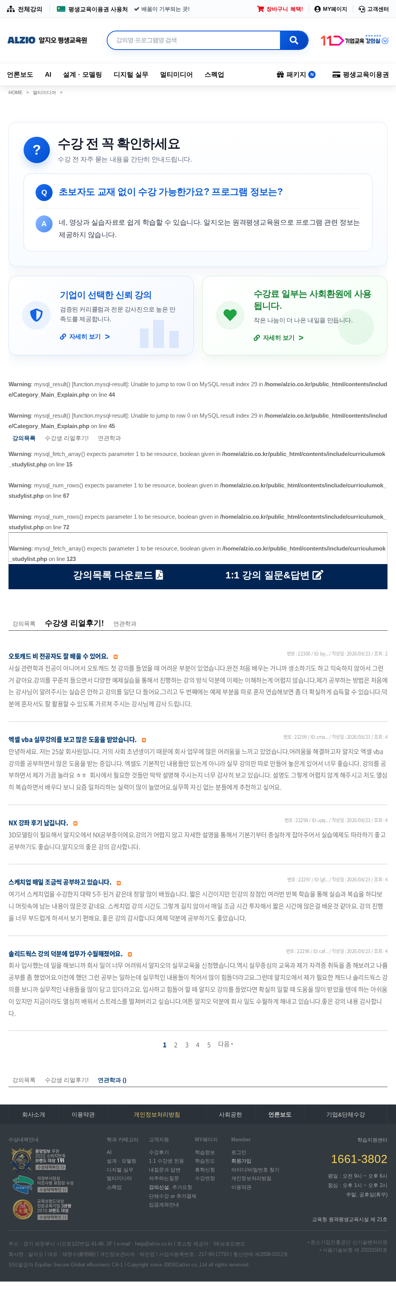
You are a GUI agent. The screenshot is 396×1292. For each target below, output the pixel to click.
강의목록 (24, 623)
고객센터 (378, 9)
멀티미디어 (176, 74)
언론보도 (20, 74)
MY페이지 (335, 9)
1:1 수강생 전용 (166, 1161)
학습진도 (205, 1161)
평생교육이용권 (366, 74)
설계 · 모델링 (82, 74)
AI (48, 74)
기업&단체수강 (345, 1114)
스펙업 (214, 74)
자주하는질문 (164, 1178)
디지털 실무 (131, 74)
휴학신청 (205, 1169)
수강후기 (159, 1152)
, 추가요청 (170, 1187)
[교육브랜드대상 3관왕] (42, 1209)
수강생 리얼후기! (67, 438)
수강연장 (205, 1178)
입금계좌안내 (164, 1205)
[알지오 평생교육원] (47, 40)
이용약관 (83, 1114)
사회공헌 (230, 1114)
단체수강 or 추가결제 (172, 1196)
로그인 (238, 1152)
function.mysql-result (99, 384)
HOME (19, 92)
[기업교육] (354, 40)
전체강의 (30, 9)
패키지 (300, 74)
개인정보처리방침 (251, 1178)
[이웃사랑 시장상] (42, 1184)
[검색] (294, 40)
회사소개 (33, 1114)
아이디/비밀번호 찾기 (255, 1169)
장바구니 (284, 9)
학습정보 (205, 1152)
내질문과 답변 (165, 1169)
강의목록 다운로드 (114, 574)
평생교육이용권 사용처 (98, 9)
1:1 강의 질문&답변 (268, 574)
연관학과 (109, 438)
